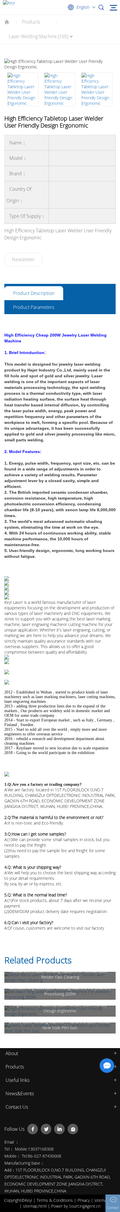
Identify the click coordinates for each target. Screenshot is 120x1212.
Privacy (84, 1200)
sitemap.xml (105, 1200)
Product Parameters (33, 307)
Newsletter (23, 259)
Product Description (33, 293)
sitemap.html (35, 1206)
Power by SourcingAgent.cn (75, 1206)
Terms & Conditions (55, 1200)
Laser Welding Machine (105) (38, 36)
